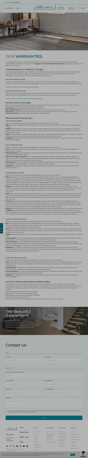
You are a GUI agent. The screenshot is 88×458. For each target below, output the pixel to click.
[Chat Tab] (44, 229)
